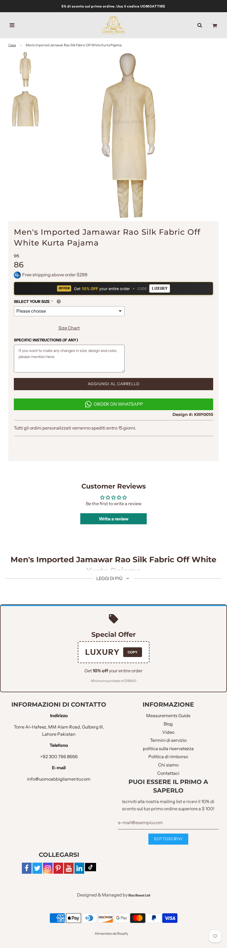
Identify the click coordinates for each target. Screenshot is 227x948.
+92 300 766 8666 (59, 756)
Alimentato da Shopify (111, 933)
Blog (168, 724)
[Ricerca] (199, 25)
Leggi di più (109, 578)
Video (168, 732)
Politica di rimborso (168, 756)
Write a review (113, 519)
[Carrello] (214, 25)
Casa (12, 45)
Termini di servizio (168, 740)
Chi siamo (168, 765)
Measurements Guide (168, 715)
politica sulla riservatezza (168, 748)
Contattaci (168, 773)
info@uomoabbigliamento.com (59, 779)
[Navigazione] (12, 25)
